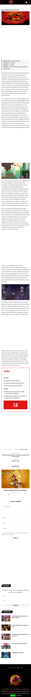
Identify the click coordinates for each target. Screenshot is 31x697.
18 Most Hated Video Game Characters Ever (20, 626)
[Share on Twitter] (19, 449)
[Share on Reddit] (22, 449)
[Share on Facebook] (18, 449)
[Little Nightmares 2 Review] (6, 655)
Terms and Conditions (15, 689)
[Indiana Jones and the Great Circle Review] (15, 479)
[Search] (22, 2)
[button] (3, 482)
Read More (19, 695)
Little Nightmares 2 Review (17, 652)
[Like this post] (16, 449)
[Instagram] (15, 667)
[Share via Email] (25, 449)
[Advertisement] (15, 43)
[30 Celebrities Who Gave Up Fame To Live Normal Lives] (6, 618)
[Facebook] (9, 667)
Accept (13, 695)
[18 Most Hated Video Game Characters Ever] (6, 628)
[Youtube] (18, 667)
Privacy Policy (6, 689)
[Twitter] (12, 667)
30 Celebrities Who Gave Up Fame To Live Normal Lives (20, 616)
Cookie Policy (25, 689)
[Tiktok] (22, 667)
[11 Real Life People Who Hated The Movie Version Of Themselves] (6, 637)
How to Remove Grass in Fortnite (19, 643)
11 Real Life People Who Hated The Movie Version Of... (20, 635)
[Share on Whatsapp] (24, 449)
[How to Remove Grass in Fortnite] (6, 646)
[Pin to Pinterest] (21, 449)
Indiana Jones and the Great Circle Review (15, 490)
